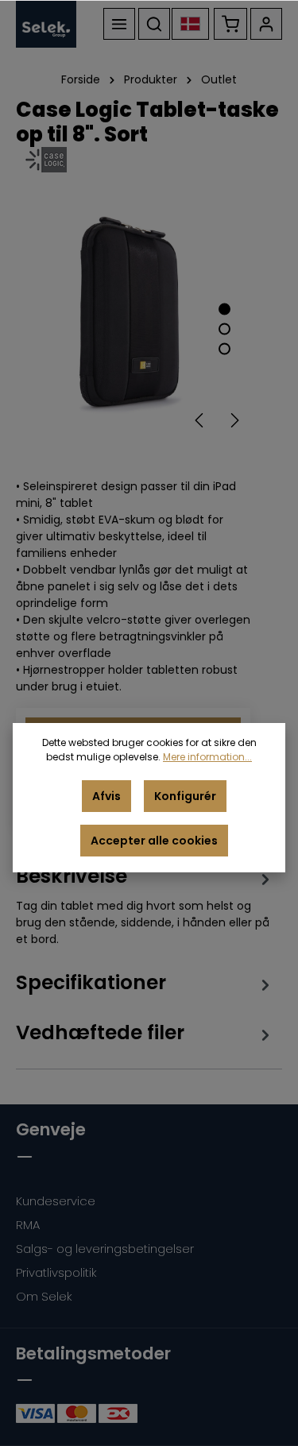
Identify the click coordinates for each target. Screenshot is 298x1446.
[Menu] (119, 24)
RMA (28, 1224)
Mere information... (207, 757)
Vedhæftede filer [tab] (100, 1032)
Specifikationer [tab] (91, 982)
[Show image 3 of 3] (224, 348)
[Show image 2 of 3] (224, 328)
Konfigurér (185, 796)
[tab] (145, 905)
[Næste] (233, 420)
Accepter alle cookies (154, 841)
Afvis (106, 796)
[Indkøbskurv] (230, 24)
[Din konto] (266, 24)
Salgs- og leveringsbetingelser (105, 1248)
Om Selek (44, 1296)
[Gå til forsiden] (46, 24)
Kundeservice (55, 1201)
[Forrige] (200, 420)
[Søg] (154, 24)
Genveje (51, 1129)
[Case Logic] (149, 159)
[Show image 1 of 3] (224, 309)
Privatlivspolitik (56, 1272)
